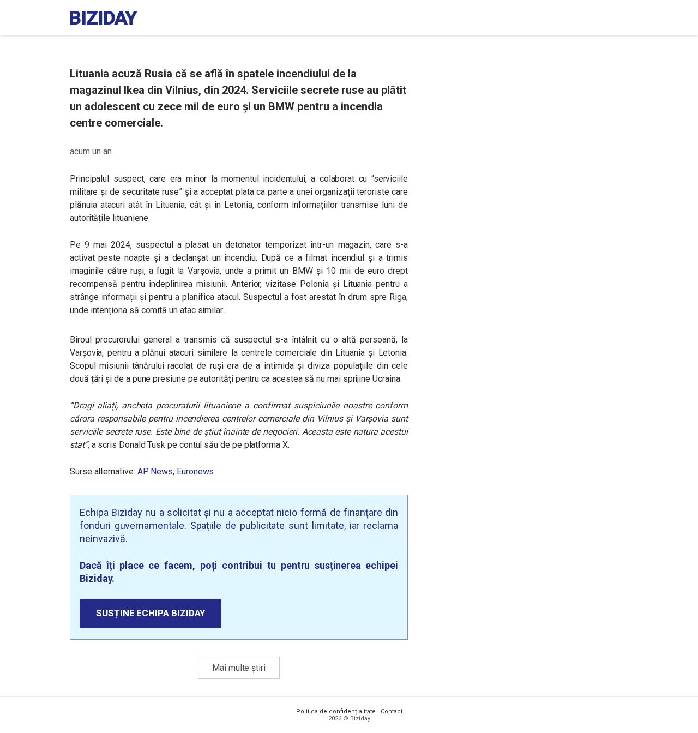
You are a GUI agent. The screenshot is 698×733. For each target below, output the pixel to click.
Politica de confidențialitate (336, 711)
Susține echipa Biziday (150, 613)
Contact (391, 711)
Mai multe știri (239, 668)
